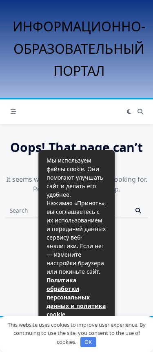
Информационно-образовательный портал (79, 48)
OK (88, 341)
